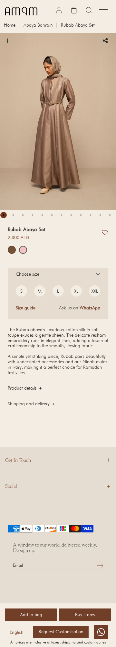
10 (90, 215)
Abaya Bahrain (38, 25)
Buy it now (85, 614)
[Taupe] (12, 250)
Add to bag (31, 614)
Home (9, 25)
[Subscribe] (100, 565)
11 (100, 215)
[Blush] (23, 250)
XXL (95, 291)
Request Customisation (61, 631)
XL (76, 291)
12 (110, 215)
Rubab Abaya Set (78, 25)
